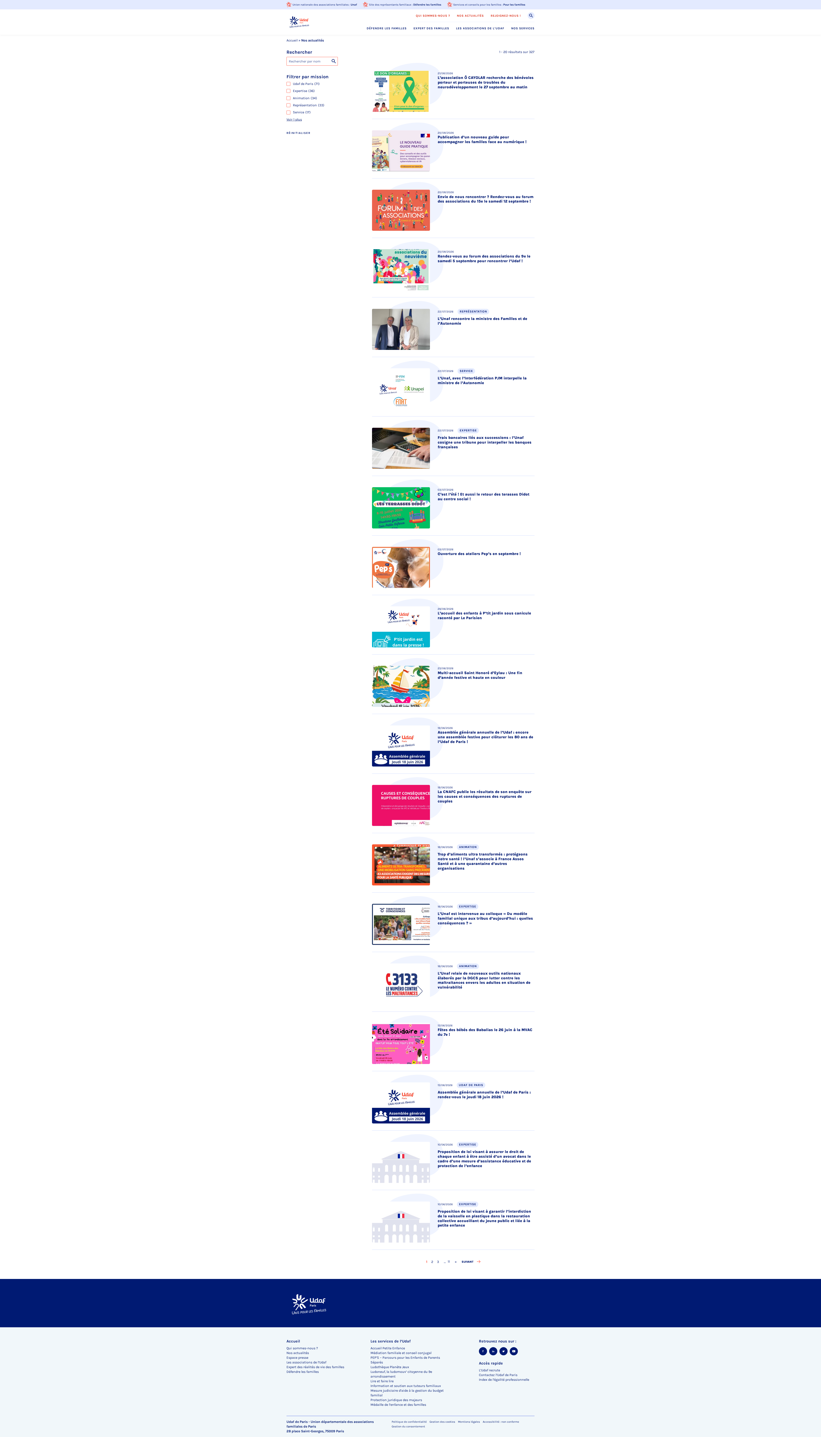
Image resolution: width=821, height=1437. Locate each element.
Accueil (292, 40)
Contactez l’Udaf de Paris (498, 1375)
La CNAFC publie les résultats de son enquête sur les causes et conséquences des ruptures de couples (485, 796)
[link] (456, 1261)
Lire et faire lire (382, 1381)
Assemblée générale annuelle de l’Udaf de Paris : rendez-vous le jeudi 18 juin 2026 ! (484, 1094)
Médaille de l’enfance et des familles (398, 1405)
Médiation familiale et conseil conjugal (401, 1353)
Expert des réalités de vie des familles (315, 1367)
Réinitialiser (298, 133)
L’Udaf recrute (489, 1370)
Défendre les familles (427, 4)
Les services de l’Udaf (391, 1341)
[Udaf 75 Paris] (299, 22)
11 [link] (447, 1261)
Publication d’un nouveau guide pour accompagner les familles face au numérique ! (482, 139)
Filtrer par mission (307, 77)
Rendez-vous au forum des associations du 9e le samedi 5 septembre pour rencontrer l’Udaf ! (484, 258)
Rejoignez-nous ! (506, 16)
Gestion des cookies (442, 1421)
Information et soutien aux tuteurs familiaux (406, 1386)
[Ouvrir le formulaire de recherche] (531, 15)
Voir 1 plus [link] (294, 119)
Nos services (523, 28)
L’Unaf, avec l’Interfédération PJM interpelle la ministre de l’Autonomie (482, 380)
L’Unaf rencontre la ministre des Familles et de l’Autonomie (482, 321)
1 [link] (427, 1261)
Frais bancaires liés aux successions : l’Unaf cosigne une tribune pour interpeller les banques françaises (485, 442)
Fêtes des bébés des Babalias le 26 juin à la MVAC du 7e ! (485, 1032)
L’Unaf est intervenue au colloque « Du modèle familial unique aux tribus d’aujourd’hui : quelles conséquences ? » (485, 918)
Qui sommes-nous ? (433, 16)
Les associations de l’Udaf (480, 28)
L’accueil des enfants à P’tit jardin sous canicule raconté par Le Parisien (484, 615)
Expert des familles (431, 28)
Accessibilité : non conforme (501, 1421)
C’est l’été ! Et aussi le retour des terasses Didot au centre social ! (483, 496)
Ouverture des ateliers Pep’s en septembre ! (479, 553)
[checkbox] (324, 83)
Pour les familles (514, 4)
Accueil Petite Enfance (388, 1348)
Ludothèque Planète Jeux (390, 1367)
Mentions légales (469, 1421)
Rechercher (299, 52)
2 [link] (432, 1261)
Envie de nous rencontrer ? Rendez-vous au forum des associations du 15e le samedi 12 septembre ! (485, 199)
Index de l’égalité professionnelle (504, 1380)
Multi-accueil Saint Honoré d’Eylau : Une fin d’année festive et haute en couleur (480, 675)
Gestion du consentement (408, 1426)
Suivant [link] (467, 1261)
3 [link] (438, 1261)
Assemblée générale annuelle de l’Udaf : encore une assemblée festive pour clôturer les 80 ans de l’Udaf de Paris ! (485, 737)
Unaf (354, 4)
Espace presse (297, 1358)
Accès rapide (491, 1363)
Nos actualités (470, 16)
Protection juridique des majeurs (396, 1400)
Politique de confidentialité (409, 1421)
